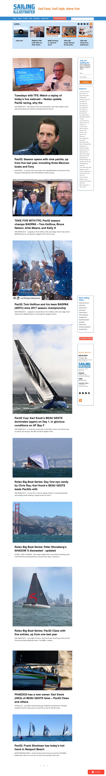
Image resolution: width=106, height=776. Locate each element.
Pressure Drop (83, 307)
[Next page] (47, 765)
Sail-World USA (83, 329)
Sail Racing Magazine (85, 327)
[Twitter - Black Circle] (84, 24)
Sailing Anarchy (83, 312)
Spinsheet (81, 322)
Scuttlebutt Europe (84, 319)
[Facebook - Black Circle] (79, 24)
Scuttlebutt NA (83, 317)
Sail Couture (82, 310)
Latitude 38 (82, 305)
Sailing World (82, 324)
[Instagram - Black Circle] (81, 24)
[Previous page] (37, 765)
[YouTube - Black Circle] (87, 24)
